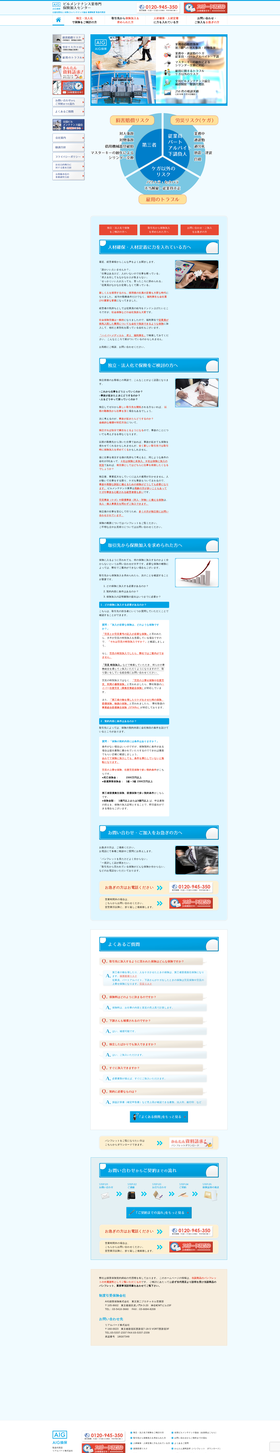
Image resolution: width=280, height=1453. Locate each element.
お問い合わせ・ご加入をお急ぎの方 (199, 230)
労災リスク (146, 984)
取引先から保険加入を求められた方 (149, 1438)
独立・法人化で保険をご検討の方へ (118, 230)
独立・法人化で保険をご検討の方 (148, 1432)
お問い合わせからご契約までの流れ (190, 1438)
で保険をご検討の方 (84, 20)
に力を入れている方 (166, 20)
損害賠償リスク (128, 976)
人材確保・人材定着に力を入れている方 (151, 1443)
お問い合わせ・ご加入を (207, 20)
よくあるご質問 (181, 1443)
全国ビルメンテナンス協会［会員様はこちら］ (195, 1432)
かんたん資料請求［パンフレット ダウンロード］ (197, 1448)
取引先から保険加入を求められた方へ (159, 230)
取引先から (125, 20)
